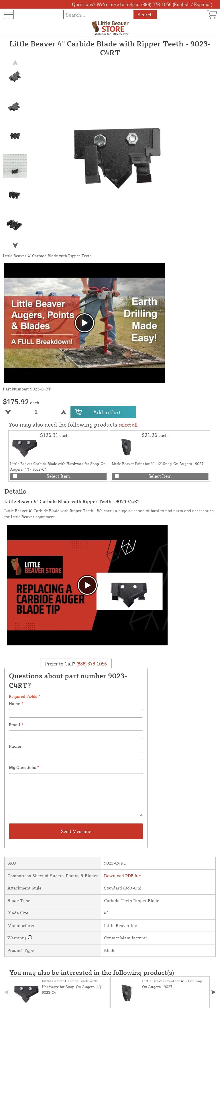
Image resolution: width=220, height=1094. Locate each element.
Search (145, 14)
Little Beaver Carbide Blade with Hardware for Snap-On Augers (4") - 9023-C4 (72, 987)
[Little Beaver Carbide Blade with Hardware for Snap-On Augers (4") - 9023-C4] (24, 446)
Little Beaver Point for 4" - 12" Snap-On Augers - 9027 (157, 463)
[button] (15, 245)
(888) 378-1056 (91, 663)
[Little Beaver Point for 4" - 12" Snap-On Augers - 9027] (126, 446)
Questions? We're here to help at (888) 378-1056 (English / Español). (142, 4)
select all (128, 425)
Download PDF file (122, 875)
